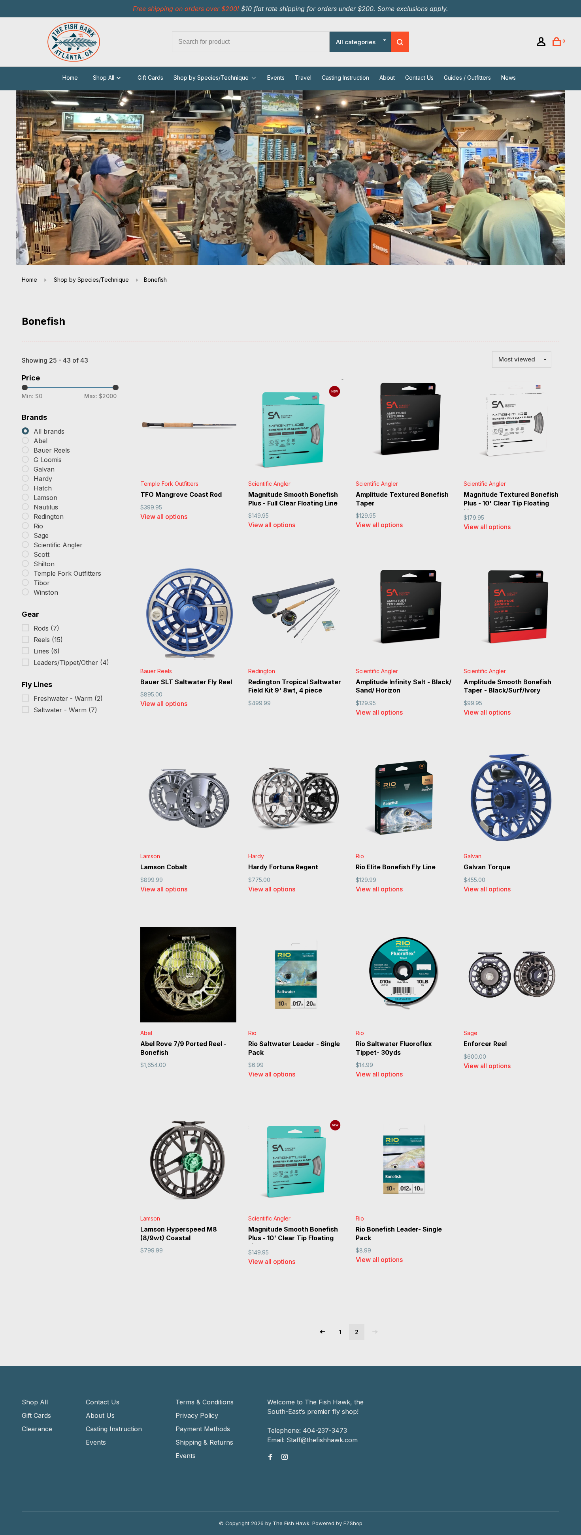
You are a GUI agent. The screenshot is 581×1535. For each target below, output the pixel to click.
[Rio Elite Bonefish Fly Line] (404, 799)
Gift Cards (150, 77)
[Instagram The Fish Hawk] (284, 1457)
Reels (48, 640)
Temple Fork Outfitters (67, 573)
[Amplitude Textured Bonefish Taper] (404, 427)
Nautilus (46, 507)
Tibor (42, 583)
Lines (47, 651)
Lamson (45, 498)
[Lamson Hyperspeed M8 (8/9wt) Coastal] (188, 1161)
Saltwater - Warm (65, 710)
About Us (100, 1415)
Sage (41, 535)
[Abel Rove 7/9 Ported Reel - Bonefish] (188, 976)
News (508, 77)
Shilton (44, 564)
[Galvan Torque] (512, 799)
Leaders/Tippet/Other (71, 662)
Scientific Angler (58, 545)
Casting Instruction (345, 77)
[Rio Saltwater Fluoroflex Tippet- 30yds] (404, 976)
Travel (303, 77)
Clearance (37, 1429)
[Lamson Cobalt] (188, 799)
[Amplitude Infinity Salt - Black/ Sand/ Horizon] (404, 614)
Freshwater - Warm (68, 698)
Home (70, 77)
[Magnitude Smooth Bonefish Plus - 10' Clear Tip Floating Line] (296, 1161)
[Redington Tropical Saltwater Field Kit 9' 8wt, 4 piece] (296, 614)
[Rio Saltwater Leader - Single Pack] (296, 976)
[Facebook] (270, 1457)
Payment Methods (202, 1429)
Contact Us (419, 77)
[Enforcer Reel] (512, 976)
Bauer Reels (52, 450)
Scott (41, 554)
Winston (46, 592)
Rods (46, 628)
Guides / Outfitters (467, 77)
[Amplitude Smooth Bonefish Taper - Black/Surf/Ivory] (512, 614)
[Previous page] (322, 1332)
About (387, 77)
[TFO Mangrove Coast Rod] (188, 427)
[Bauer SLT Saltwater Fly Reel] (188, 614)
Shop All (104, 77)
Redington (49, 516)
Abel (40, 441)
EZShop (352, 1523)
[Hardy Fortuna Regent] (296, 799)
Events (276, 77)
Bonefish (155, 279)
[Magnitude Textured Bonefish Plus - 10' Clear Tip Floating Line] (512, 427)
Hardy (43, 479)
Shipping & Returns (204, 1442)
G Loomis (48, 460)
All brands (49, 431)
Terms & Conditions (204, 1402)
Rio (38, 526)
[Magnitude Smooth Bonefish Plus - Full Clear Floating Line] (296, 427)
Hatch (43, 488)
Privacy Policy (196, 1415)
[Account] (542, 42)
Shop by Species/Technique (211, 77)
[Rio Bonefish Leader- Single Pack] (404, 1161)
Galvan (44, 469)
